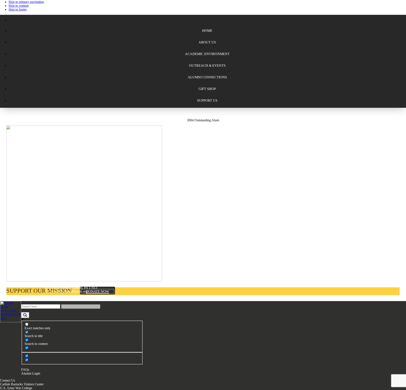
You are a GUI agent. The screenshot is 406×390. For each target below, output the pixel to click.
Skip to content (18, 5)
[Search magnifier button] (25, 315)
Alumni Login (30, 373)
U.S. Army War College (16, 388)
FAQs (25, 369)
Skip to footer (17, 9)
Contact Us (7, 380)
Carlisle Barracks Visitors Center (22, 384)
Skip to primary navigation (26, 2)
